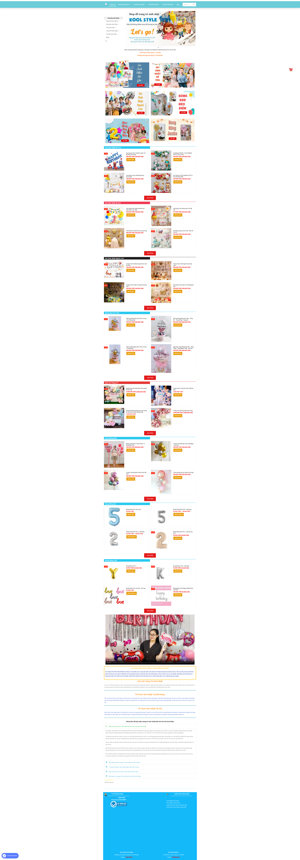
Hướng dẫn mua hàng (172, 800)
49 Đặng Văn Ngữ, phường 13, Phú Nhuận (150, 55)
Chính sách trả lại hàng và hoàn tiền (176, 807)
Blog (178, 4)
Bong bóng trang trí (124, 4)
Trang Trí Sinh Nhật (167, 4)
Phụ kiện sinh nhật (139, 4)
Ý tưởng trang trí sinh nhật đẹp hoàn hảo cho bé (124, 767)
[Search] (193, 4)
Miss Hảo (115, 797)
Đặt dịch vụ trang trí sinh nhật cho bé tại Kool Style (125, 776)
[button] (125, 29)
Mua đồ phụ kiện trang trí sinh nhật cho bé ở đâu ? (124, 762)
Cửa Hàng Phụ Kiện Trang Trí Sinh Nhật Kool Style (150, 668)
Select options (179, 514)
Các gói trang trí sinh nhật (150, 681)
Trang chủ (113, 4)
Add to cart (131, 159)
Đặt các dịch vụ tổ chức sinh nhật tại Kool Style (123, 771)
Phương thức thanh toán (173, 803)
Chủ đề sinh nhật (153, 4)
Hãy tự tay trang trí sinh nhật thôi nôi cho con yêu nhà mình (127, 726)
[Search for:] (189, 4)
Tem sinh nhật (110, 27)
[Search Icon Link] (113, 41)
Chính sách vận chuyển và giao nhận (176, 805)
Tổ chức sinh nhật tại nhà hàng (150, 694)
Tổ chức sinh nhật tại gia (150, 709)
